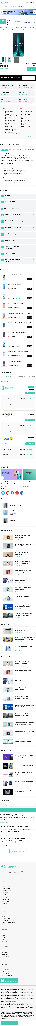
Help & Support (5, 946)
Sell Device (4, 929)
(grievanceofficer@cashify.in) (8, 1001)
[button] (9, 1023)
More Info (3, 961)
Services (3, 878)
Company (3, 908)
